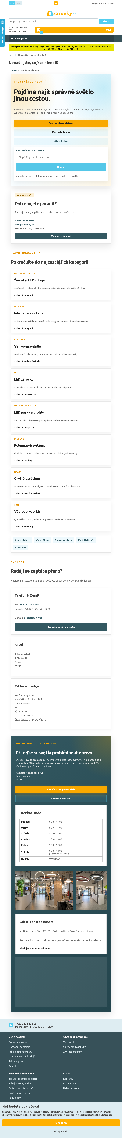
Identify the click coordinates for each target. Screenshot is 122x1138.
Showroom (20, 547)
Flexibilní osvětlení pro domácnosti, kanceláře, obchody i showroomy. (46, 453)
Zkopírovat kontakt (61, 236)
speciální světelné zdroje (73, 288)
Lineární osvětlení (26, 406)
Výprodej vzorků (27, 511)
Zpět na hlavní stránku (61, 123)
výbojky (37, 288)
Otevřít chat (61, 141)
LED (16, 373)
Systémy (19, 439)
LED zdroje (36, 280)
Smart (18, 472)
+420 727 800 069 (24, 220)
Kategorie (20, 38)
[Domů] (11, 55)
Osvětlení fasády (22, 354)
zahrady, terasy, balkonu (42, 354)
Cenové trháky (22, 540)
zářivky (29, 288)
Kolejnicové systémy (30, 445)
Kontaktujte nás (61, 132)
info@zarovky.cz (24, 224)
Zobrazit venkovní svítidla (27, 361)
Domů (14, 70)
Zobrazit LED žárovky (25, 394)
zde (110, 1115)
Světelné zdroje (24, 274)
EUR (19, 3)
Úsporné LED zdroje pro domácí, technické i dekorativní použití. (43, 387)
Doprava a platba (63, 540)
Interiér (19, 307)
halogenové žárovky (51, 288)
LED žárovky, (20, 288)
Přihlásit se (108, 3)
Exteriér (19, 340)
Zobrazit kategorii (23, 295)
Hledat (106, 21)
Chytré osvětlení (27, 478)
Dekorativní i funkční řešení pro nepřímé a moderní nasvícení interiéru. (46, 420)
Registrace (97, 3)
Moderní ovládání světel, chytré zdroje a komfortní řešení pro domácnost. (47, 486)
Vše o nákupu (42, 540)
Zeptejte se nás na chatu (61, 627)
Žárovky (20, 280)
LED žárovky (23, 379)
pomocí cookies (84, 1112)
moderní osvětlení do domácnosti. (73, 321)
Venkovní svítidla (27, 346)
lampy (53, 321)
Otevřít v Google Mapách (61, 789)
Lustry (17, 321)
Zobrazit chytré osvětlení (27, 493)
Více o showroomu (61, 798)
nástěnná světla (42, 321)
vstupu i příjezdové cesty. (66, 354)
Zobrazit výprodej (23, 526)
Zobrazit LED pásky (24, 427)
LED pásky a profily (29, 412)
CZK (12, 3)
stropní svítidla (27, 321)
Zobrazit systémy (23, 460)
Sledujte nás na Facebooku (34, 948)
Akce (17, 505)
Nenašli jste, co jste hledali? (32, 55)
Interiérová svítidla (28, 313)
